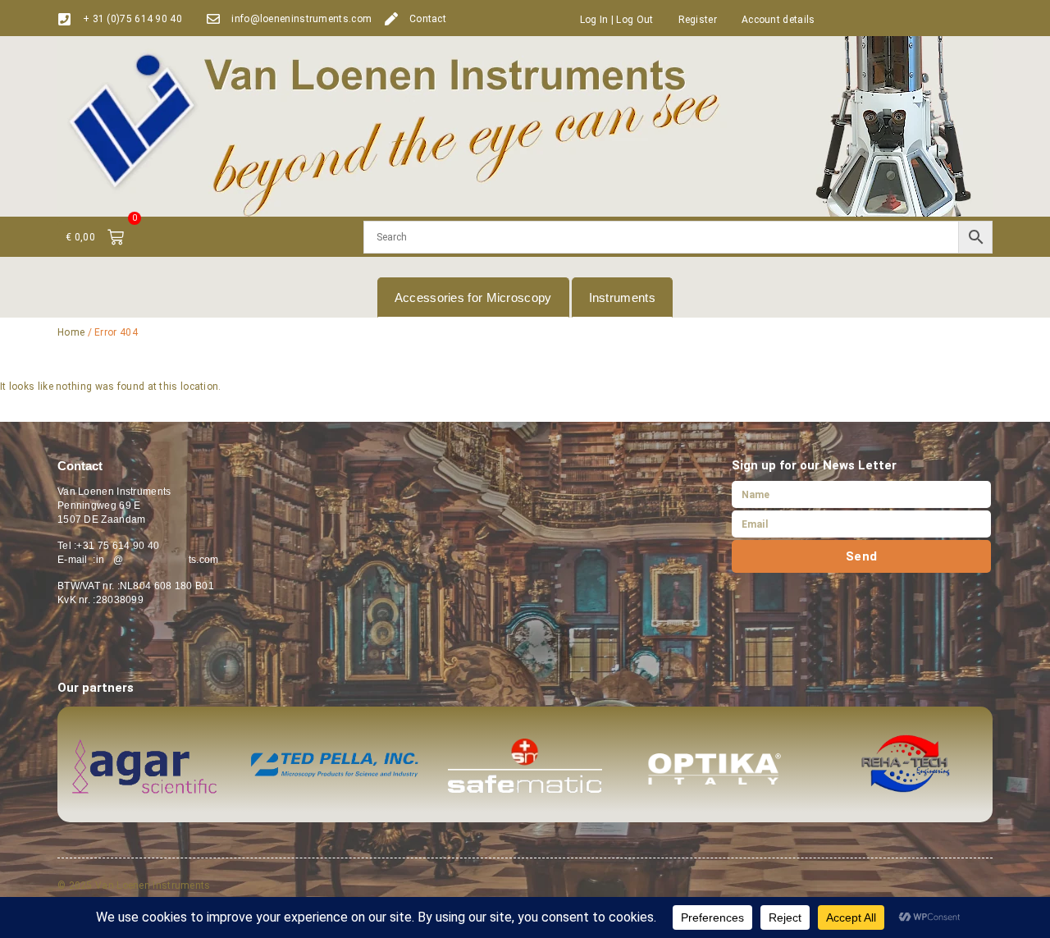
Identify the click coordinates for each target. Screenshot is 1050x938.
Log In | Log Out (617, 19)
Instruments (622, 297)
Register (697, 19)
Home (70, 332)
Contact (427, 19)
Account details (778, 19)
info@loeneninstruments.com (301, 19)
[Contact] (391, 18)
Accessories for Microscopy (473, 297)
